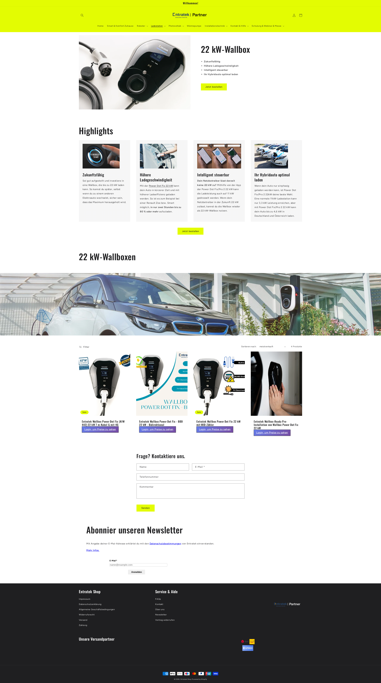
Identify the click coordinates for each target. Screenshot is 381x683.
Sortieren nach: (249, 346)
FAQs (158, 599)
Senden (145, 508)
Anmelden (136, 572)
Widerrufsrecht (87, 614)
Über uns (159, 609)
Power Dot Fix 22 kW (161, 185)
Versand (83, 620)
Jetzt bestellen (213, 87)
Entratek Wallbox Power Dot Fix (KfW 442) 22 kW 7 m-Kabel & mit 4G (103, 423)
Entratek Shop (186, 679)
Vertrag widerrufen (165, 620)
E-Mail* (113, 560)
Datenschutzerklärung (90, 604)
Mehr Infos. (92, 550)
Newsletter (161, 614)
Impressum (84, 599)
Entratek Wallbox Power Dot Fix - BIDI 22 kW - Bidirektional (161, 423)
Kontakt (159, 604)
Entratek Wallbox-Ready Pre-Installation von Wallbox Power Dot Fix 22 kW (276, 425)
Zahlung (83, 625)
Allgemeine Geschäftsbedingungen (97, 609)
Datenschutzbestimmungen (165, 543)
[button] (82, 15)
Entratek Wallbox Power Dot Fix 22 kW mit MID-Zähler (218, 423)
